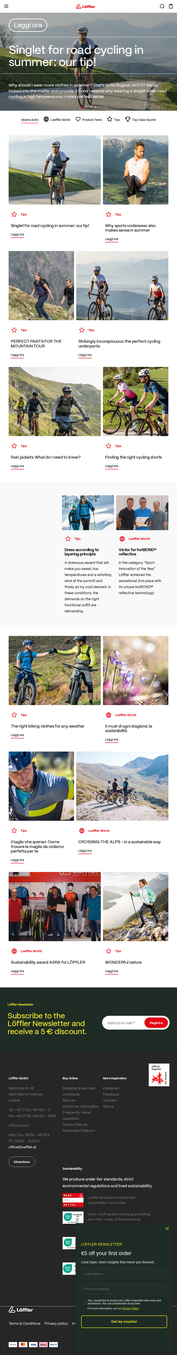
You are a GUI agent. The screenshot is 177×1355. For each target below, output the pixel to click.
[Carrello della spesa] (170, 6)
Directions (22, 1161)
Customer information (81, 1106)
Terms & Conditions (24, 1323)
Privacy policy (56, 1323)
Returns (69, 1100)
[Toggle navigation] (6, 6)
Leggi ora (28, 24)
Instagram (111, 1088)
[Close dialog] (167, 1228)
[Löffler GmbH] (85, 6)
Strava (108, 1106)
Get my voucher (124, 1321)
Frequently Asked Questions (77, 1115)
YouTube (110, 1100)
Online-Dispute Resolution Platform (79, 1127)
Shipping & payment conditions (79, 1091)
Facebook (111, 1094)
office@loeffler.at (22, 1147)
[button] (81, 107)
